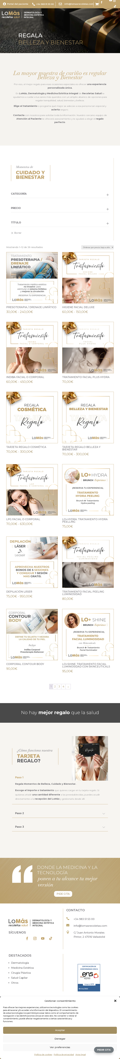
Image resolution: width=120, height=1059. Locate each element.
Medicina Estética (22, 967)
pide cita (63, 893)
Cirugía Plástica (21, 972)
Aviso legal (80, 1054)
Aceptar (60, 1030)
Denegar (60, 1038)
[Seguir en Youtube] (43, 938)
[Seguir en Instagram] (35, 938)
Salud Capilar (19, 977)
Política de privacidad (64, 1054)
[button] (115, 1000)
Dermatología (20, 962)
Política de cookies (43, 1054)
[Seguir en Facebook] (27, 938)
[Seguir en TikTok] (115, 6)
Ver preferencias (60, 1047)
